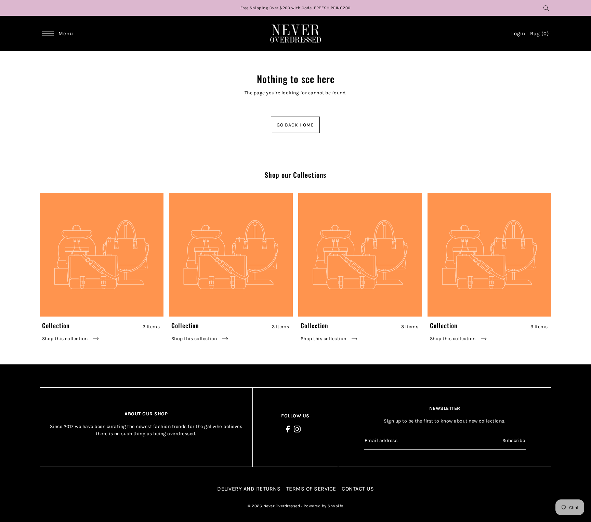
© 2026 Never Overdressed (274, 506)
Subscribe (513, 440)
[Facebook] (288, 428)
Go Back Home (295, 125)
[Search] (546, 8)
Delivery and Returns (248, 488)
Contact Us (358, 488)
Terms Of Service (311, 488)
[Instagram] (297, 428)
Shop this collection (65, 339)
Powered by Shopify (323, 506)
